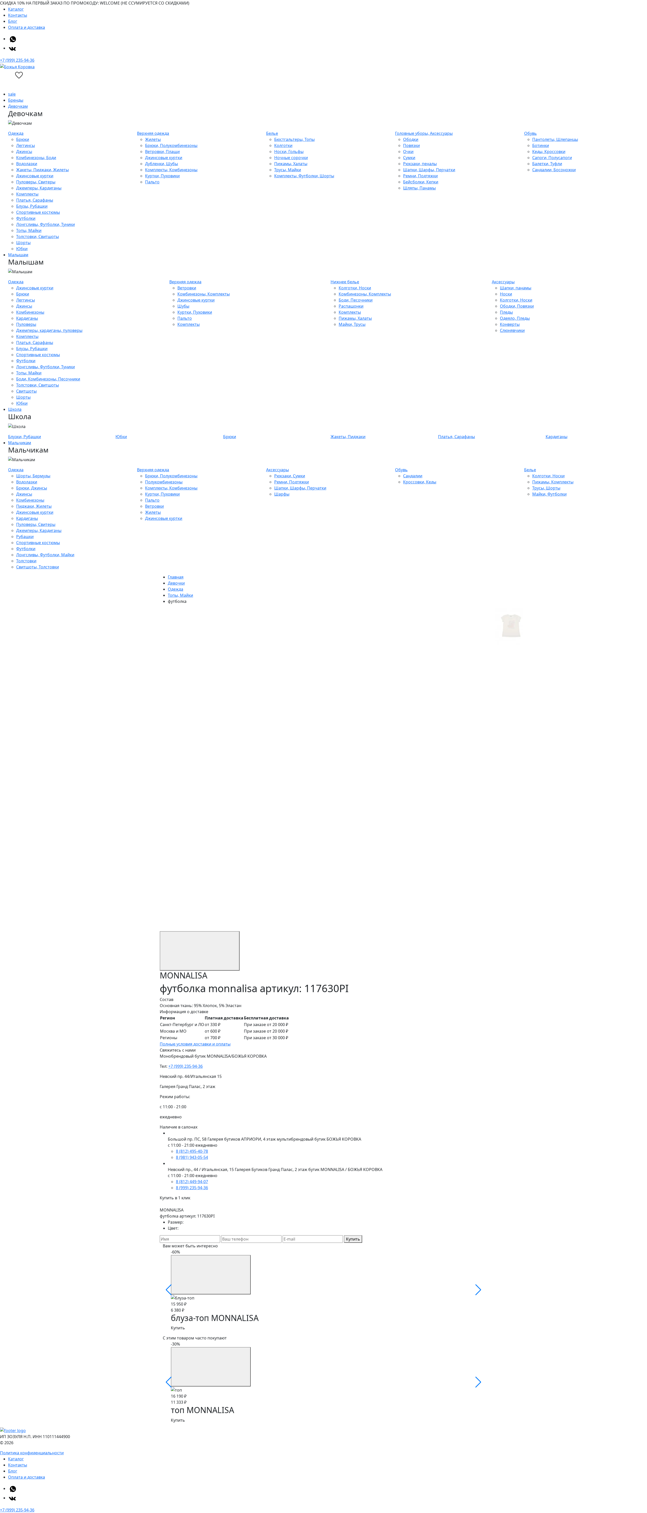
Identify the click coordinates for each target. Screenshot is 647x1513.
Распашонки (351, 306)
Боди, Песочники (356, 300)
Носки (506, 294)
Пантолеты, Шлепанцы (555, 139)
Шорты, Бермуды (33, 476)
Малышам (18, 255)
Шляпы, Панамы (419, 188)
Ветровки (186, 288)
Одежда (16, 133)
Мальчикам (19, 442)
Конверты (510, 324)
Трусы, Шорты (546, 488)
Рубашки (25, 536)
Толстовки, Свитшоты (37, 236)
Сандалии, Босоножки (554, 170)
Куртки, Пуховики (162, 176)
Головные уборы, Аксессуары (424, 133)
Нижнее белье (345, 282)
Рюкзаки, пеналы (420, 163)
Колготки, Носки (355, 288)
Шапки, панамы (515, 288)
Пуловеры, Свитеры (35, 182)
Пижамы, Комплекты (552, 482)
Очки (408, 151)
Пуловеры (26, 324)
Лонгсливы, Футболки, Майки (45, 555)
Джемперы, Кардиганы (38, 188)
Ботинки (540, 145)
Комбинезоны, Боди (36, 157)
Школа (14, 409)
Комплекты (27, 194)
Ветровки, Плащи (162, 151)
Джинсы (24, 151)
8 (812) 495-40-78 (192, 1151)
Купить (353, 1239)
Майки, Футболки (549, 494)
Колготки (283, 145)
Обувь (530, 133)
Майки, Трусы (352, 324)
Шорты (23, 242)
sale (12, 94)
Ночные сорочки (291, 157)
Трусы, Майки (287, 170)
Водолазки (26, 163)
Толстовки (26, 561)
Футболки (25, 218)
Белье (272, 133)
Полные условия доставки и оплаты (195, 1044)
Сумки (409, 157)
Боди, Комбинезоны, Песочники (48, 379)
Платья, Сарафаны (34, 200)
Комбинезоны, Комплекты (203, 294)
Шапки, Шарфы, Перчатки (429, 170)
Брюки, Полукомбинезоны (171, 145)
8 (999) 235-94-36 (192, 1187)
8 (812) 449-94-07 (192, 1181)
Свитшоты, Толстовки (37, 567)
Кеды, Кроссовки (548, 151)
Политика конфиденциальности (32, 1453)
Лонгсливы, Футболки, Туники (45, 224)
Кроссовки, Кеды (419, 482)
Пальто (152, 182)
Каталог (16, 9)
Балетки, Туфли (547, 163)
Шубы (183, 306)
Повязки (411, 145)
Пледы (506, 312)
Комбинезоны (30, 312)
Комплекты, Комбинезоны (171, 170)
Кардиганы (27, 318)
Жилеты (153, 139)
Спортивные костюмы (38, 212)
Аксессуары (503, 282)
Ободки (410, 139)
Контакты (17, 15)
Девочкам (18, 106)
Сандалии (412, 476)
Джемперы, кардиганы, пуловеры (49, 330)
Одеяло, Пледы (515, 318)
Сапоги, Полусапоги (552, 157)
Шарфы (281, 494)
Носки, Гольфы (289, 151)
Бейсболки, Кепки (420, 182)
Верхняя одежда (153, 133)
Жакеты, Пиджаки (348, 436)
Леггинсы (25, 145)
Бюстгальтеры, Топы (294, 139)
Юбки (22, 248)
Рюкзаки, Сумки (289, 476)
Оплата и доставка (26, 27)
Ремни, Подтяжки (420, 176)
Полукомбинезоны (163, 482)
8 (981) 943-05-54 (192, 1157)
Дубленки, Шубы (161, 163)
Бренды (15, 100)
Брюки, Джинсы (31, 488)
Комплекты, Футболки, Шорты (304, 176)
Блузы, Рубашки (32, 206)
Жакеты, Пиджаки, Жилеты (42, 170)
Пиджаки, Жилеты (34, 506)
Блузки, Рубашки (24, 436)
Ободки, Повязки (517, 306)
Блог (12, 21)
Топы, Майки (28, 230)
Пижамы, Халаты (290, 163)
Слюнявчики (512, 330)
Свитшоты (26, 391)
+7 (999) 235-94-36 (17, 60)
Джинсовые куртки (34, 176)
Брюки (22, 139)
